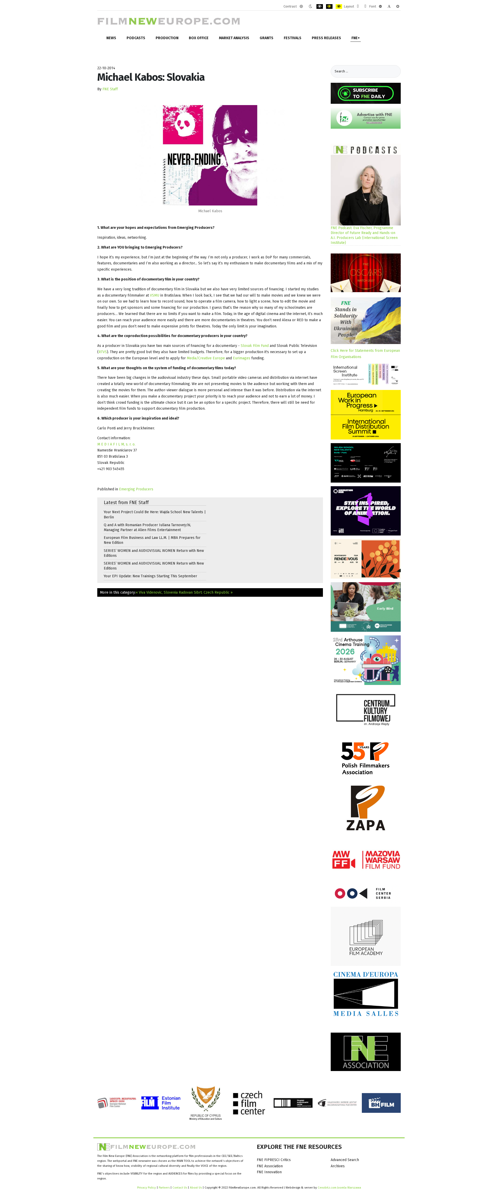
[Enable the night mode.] (310, 6)
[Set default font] (389, 6)
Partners (164, 1187)
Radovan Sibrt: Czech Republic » (206, 592)
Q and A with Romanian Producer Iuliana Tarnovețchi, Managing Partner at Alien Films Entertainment (147, 527)
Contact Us (180, 1187)
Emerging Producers (136, 489)
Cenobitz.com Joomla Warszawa (339, 1187)
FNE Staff (110, 89)
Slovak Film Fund (255, 346)
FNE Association (270, 1166)
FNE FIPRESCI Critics (274, 1160)
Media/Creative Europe (206, 358)
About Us (196, 1187)
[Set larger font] (398, 6)
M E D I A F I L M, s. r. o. (116, 444)
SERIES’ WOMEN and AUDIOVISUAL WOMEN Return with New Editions (154, 553)
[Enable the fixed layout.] (357, 6)
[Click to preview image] (210, 155)
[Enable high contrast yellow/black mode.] (338, 6)
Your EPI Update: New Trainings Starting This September (150, 576)
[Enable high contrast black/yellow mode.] (329, 6)
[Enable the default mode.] (301, 6)
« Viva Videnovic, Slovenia (157, 592)
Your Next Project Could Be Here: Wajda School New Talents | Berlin (155, 514)
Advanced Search (345, 1160)
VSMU (155, 295)
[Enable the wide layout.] (365, 6)
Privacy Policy (146, 1187)
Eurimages (242, 358)
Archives (338, 1166)
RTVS (103, 352)
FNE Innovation (269, 1172)
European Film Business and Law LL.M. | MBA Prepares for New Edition (152, 540)
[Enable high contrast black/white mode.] (319, 6)
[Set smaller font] (380, 6)
